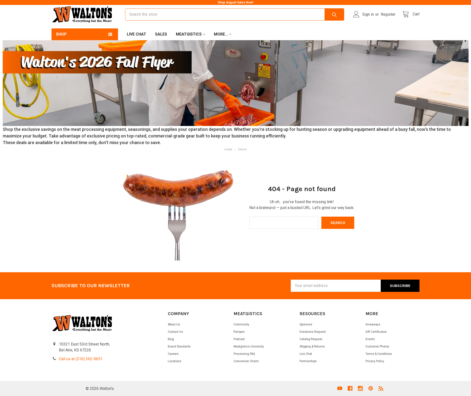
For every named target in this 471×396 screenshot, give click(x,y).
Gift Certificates (376, 332)
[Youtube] (339, 388)
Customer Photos (377, 346)
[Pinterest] (370, 388)
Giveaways (373, 324)
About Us (174, 324)
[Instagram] (360, 388)
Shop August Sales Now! (235, 2)
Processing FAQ (244, 354)
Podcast (239, 339)
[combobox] (234, 14)
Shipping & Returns (312, 346)
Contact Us (175, 332)
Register (388, 14)
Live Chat (136, 34)
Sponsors (306, 324)
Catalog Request (311, 339)
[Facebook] (350, 388)
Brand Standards (179, 346)
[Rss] (381, 388)
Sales (161, 34)
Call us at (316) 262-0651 (81, 359)
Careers (173, 354)
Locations (174, 361)
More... (221, 34)
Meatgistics (189, 34)
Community (241, 324)
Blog (171, 339)
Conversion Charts (246, 361)
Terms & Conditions (379, 354)
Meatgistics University (249, 346)
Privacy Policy (375, 361)
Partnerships (308, 361)
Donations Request (313, 332)
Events (370, 339)
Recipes (239, 332)
